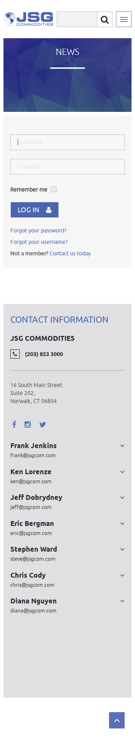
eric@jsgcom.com (31, 533)
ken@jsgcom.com (31, 481)
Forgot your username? (39, 242)
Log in (28, 210)
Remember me (28, 189)
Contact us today (70, 253)
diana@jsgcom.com (33, 610)
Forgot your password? (38, 230)
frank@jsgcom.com (33, 455)
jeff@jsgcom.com (31, 507)
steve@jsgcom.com (32, 559)
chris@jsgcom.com (32, 585)
